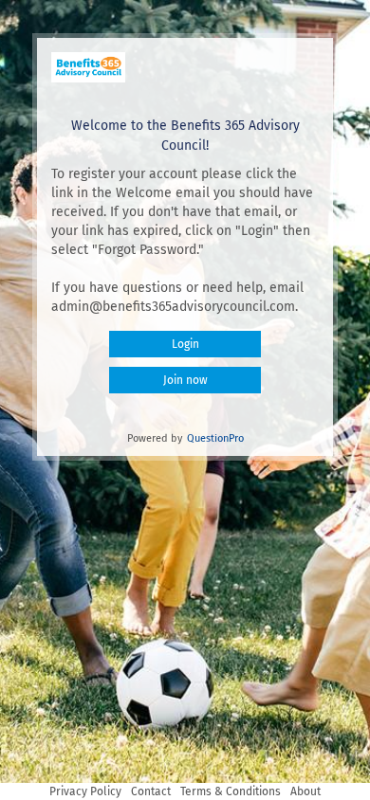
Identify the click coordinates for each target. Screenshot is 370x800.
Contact (151, 791)
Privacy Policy (85, 791)
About (305, 791)
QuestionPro (215, 438)
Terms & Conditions (230, 791)
